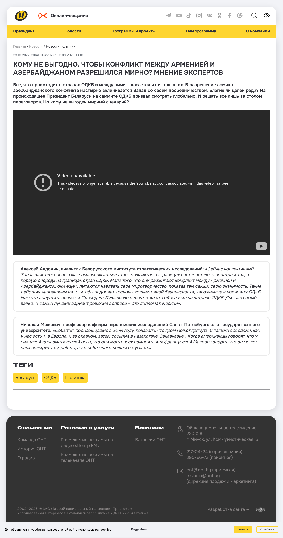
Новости (73, 31)
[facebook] (229, 15)
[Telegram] (168, 15)
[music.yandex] (240, 15)
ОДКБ (50, 377)
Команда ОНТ (31, 440)
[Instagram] (199, 15)
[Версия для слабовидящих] (267, 15)
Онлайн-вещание (69, 15)
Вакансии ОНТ (150, 440)
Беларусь (25, 377)
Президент (23, 31)
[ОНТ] (21, 15)
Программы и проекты (133, 31)
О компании (258, 31)
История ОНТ (31, 449)
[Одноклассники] (219, 15)
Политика (75, 377)
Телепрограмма (200, 31)
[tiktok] (189, 15)
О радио (26, 458)
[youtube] (179, 15)
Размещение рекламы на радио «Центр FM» (87, 442)
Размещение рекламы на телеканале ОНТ (87, 457)
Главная (19, 46)
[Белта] (257, 509)
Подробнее (139, 529)
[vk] (209, 15)
